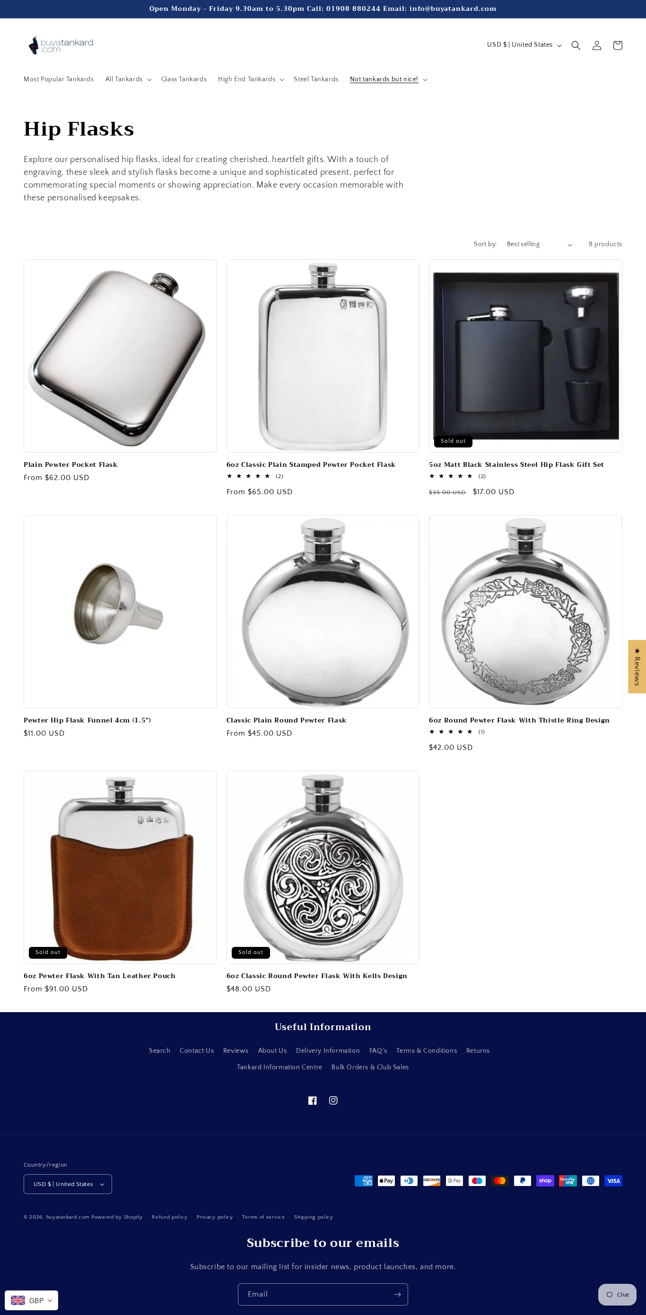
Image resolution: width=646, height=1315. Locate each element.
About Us (272, 1051)
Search (160, 1051)
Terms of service (263, 1217)
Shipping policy (313, 1217)
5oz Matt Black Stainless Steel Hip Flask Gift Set (516, 465)
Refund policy (169, 1217)
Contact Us (197, 1051)
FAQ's (378, 1051)
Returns (478, 1051)
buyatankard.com (68, 1217)
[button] (128, 79)
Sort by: (485, 244)
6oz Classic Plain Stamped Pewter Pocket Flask (311, 465)
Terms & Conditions (426, 1051)
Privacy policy (215, 1217)
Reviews (236, 1051)
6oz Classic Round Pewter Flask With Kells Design (317, 976)
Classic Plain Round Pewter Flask (287, 720)
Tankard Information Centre (280, 1067)
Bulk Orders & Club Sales (370, 1067)
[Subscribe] (397, 1294)
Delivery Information (328, 1051)
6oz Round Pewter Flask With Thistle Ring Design (519, 720)
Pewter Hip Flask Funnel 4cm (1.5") (87, 720)
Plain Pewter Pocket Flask (71, 465)
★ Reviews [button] (637, 666)
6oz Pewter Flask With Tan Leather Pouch (100, 976)
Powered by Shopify (117, 1217)
